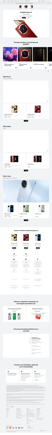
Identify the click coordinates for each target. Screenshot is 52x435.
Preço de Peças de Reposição (29, 412)
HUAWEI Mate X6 (31, 164)
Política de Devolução (18, 413)
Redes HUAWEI (38, 411)
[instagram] (32, 428)
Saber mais (5, 117)
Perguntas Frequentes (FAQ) (19, 414)
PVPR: (11, 115)
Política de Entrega (18, 412)
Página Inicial (8, 406)
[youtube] (31, 428)
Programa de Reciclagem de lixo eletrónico (30, 415)
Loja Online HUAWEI (18, 410)
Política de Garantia (28, 411)
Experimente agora (37, 311)
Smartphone (7, 410)
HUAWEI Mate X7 (26, 12)
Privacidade (38, 414)
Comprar (28, 17)
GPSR (27, 422)
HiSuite (27, 417)
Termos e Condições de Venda (19, 411)
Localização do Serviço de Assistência (30, 410)
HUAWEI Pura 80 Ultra (8, 114)
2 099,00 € (13, 165)
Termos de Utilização (12, 430)
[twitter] (29, 428)
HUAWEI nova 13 (38, 213)
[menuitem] (10, 410)
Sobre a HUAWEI (38, 410)
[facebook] (28, 428)
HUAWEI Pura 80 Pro (31, 114)
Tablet (7, 414)
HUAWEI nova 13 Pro (23, 213)
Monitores (7, 413)
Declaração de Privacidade (18, 430)
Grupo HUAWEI (38, 412)
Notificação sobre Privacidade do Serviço (30, 416)
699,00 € (13, 215)
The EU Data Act (28, 423)
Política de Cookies (24, 430)
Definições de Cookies (29, 430)
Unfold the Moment (26, 14)
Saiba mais (24, 17)
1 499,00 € (13, 115)
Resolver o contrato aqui (19, 417)
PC (6, 412)
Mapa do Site (7, 430)
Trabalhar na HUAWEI (39, 413)
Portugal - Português (43, 430)
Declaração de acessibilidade (40, 419)
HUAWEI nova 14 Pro (7, 213)
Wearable (7, 411)
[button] (45, 1)
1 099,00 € (36, 115)
